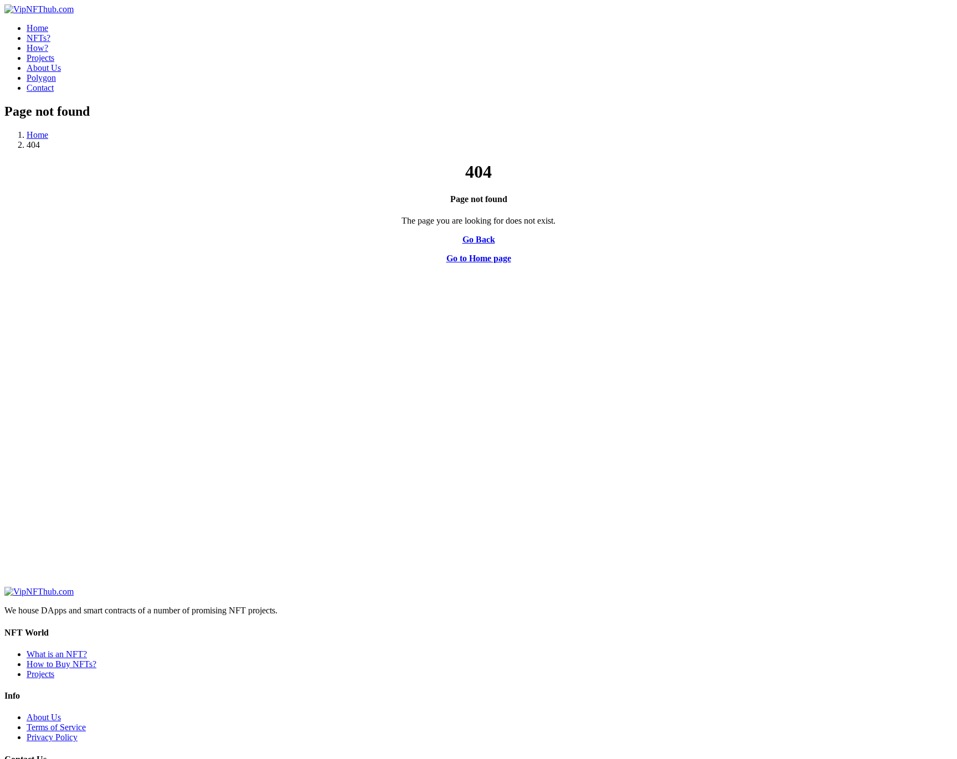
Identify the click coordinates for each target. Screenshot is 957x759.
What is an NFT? (57, 654)
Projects (40, 58)
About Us (44, 68)
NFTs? (38, 38)
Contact (40, 87)
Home (37, 28)
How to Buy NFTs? (61, 664)
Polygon (41, 77)
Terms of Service (56, 727)
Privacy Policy (52, 737)
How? (37, 48)
